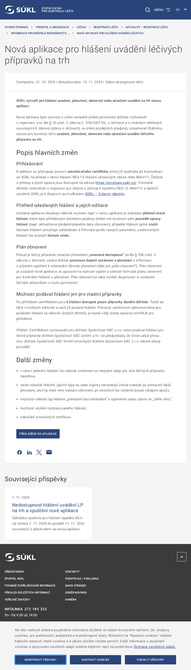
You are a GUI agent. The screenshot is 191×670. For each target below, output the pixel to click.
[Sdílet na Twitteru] (39, 452)
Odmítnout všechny (40, 659)
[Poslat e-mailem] (49, 452)
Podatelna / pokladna (82, 578)
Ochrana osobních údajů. (155, 647)
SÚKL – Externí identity (105, 194)
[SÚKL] (20, 557)
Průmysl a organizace (52, 27)
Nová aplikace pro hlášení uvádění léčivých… (111, 33)
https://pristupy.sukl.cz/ (116, 183)
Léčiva (81, 27)
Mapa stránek (75, 585)
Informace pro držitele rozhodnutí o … (40, 33)
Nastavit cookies (95, 659)
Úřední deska (14, 571)
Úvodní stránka (16, 27)
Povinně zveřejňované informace (30, 585)
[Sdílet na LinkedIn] (29, 452)
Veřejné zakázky (17, 599)
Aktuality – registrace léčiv (147, 27)
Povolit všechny (150, 659)
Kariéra (70, 599)
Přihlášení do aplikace (38, 433)
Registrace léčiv (106, 27)
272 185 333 (35, 609)
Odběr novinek (76, 592)
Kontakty (72, 571)
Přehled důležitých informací (27, 592)
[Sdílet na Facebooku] (19, 452)
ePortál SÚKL (14, 578)
